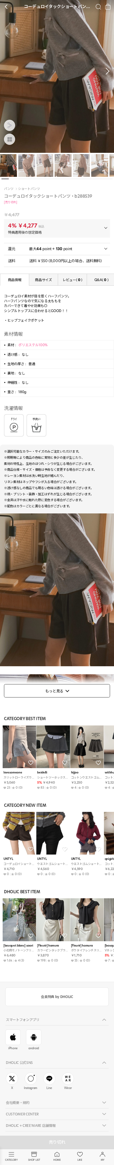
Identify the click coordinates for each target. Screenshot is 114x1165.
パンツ (9, 189)
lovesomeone (12, 772)
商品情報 (14, 279)
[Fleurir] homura (48, 945)
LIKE (79, 1160)
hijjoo (74, 772)
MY (102, 1160)
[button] (106, 71)
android (33, 1048)
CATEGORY (11, 1160)
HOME (57, 1160)
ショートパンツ (29, 189)
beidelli (42, 772)
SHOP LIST (34, 1160)
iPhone (13, 1048)
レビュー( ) (72, 279)
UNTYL (8, 859)
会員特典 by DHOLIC (57, 996)
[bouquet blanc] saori (18, 945)
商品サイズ (43, 279)
